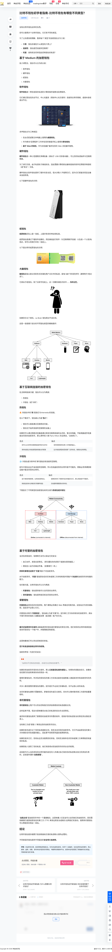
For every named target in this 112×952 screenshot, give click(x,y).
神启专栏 (65, 3)
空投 (57, 3)
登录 (99, 3)
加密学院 (23, 18)
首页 (9, 3)
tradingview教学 (39, 3)
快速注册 (107, 3)
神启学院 (17, 3)
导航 (51, 3)
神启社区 (26, 3)
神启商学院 (16, 949)
